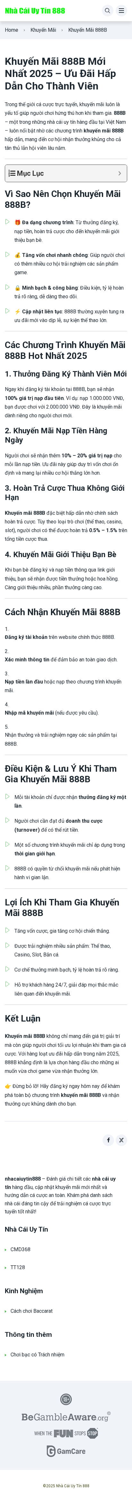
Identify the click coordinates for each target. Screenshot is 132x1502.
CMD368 (20, 1249)
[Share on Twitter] (121, 1140)
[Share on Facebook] (108, 1140)
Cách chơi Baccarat (32, 1311)
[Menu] (121, 10)
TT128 (18, 1267)
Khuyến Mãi (43, 30)
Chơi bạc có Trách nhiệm (37, 1355)
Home (11, 30)
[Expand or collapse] (120, 173)
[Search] (107, 10)
